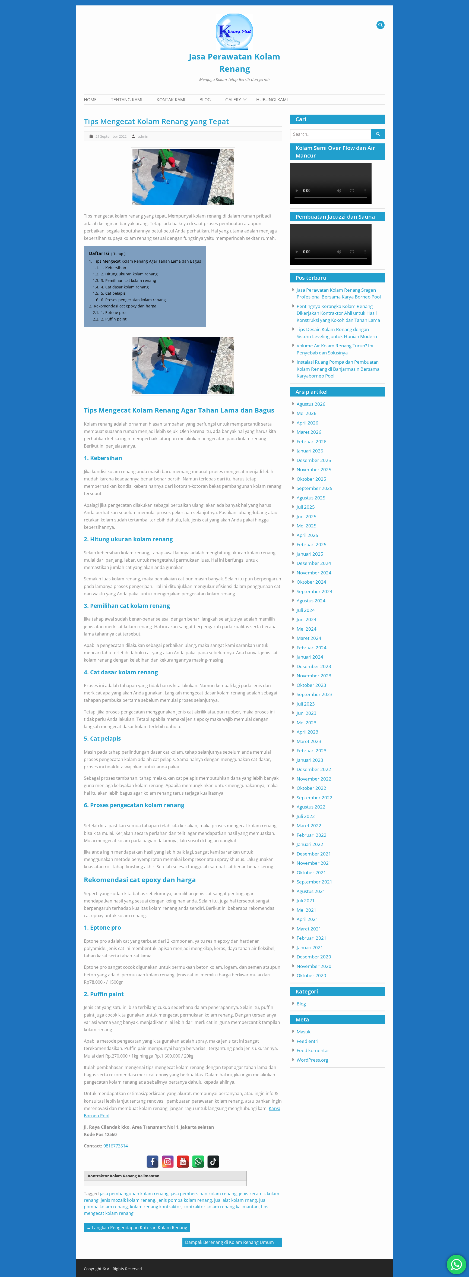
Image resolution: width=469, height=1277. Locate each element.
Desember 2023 (314, 666)
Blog (205, 100)
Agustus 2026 (311, 404)
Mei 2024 (306, 629)
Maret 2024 (309, 638)
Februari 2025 (312, 544)
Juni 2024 (306, 619)
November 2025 (314, 469)
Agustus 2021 (311, 891)
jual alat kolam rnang (235, 1200)
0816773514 (115, 1146)
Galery (233, 100)
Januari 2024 (310, 657)
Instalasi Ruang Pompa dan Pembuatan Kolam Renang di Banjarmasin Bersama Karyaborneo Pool (338, 369)
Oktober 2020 (311, 975)
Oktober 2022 (311, 788)
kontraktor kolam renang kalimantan (221, 1207)
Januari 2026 (310, 451)
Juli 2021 (306, 900)
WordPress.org (312, 1060)
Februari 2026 (312, 441)
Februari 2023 (312, 750)
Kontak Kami (171, 100)
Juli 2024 (306, 610)
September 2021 (314, 882)
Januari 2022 (310, 844)
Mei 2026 (306, 413)
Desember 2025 (314, 460)
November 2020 (314, 966)
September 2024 (314, 591)
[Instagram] (167, 1161)
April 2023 (307, 732)
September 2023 (314, 694)
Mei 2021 (306, 910)
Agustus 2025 (311, 498)
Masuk (303, 1031)
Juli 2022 (306, 816)
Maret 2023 (309, 741)
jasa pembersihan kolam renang (204, 1194)
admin (143, 136)
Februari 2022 (312, 835)
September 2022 (314, 797)
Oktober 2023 (311, 685)
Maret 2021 (309, 929)
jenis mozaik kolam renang (128, 1200)
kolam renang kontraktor (155, 1207)
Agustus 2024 (311, 600)
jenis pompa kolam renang (184, 1200)
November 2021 (314, 863)
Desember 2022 (314, 769)
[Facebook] (152, 1161)
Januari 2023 (310, 760)
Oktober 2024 (311, 582)
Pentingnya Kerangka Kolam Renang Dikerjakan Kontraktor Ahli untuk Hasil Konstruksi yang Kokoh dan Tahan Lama (338, 313)
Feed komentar (313, 1050)
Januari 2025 (310, 554)
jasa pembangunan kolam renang (134, 1194)
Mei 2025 (306, 526)
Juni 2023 (306, 713)
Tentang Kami (126, 100)
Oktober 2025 (311, 479)
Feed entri (307, 1041)
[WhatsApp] (198, 1161)
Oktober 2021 (311, 872)
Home (90, 100)
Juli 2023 (306, 704)
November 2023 (314, 675)
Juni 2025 (306, 516)
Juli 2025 (306, 507)
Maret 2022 (309, 825)
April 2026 (307, 423)
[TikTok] (213, 1161)
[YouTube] (183, 1161)
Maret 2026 (309, 432)
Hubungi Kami (272, 100)
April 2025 (307, 535)
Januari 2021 (310, 947)
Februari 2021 (312, 938)
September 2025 (314, 488)
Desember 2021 (314, 854)
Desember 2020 (314, 957)
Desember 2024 (314, 563)
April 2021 (307, 919)
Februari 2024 (312, 647)
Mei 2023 (306, 722)
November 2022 (314, 779)
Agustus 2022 (311, 807)
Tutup (118, 253)
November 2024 (314, 573)
